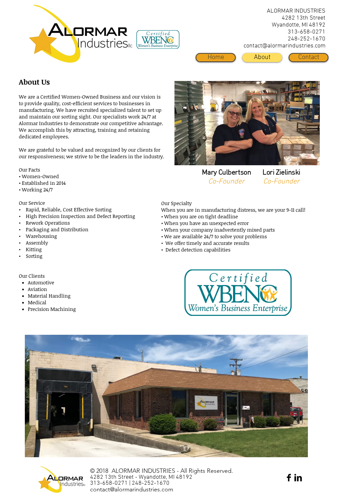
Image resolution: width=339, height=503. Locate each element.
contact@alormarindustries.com (284, 45)
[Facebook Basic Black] (289, 477)
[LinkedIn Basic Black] (298, 477)
